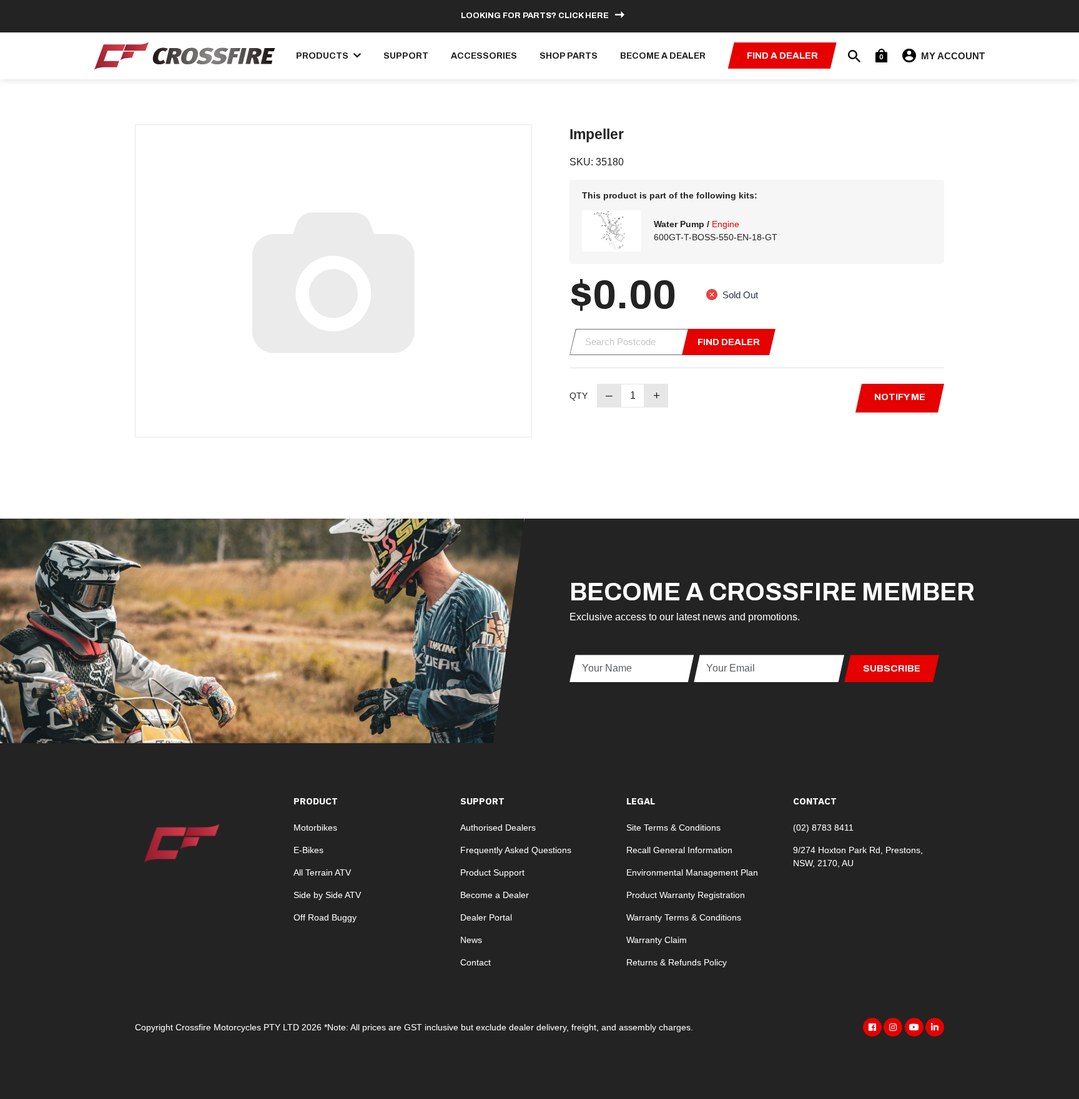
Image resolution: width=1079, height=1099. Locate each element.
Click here (583, 15)
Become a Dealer (663, 56)
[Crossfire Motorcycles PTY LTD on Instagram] (893, 1027)
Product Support (492, 872)
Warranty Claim (656, 940)
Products (323, 56)
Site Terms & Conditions (673, 828)
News (471, 940)
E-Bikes (308, 850)
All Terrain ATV (322, 872)
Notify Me (899, 397)
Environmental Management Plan (692, 872)
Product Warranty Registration (685, 895)
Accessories (484, 56)
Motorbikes (315, 828)
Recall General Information (679, 850)
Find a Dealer (782, 56)
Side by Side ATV (327, 895)
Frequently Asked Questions (515, 850)
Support (405, 56)
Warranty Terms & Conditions (683, 917)
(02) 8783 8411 (823, 828)
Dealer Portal (486, 917)
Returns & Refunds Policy (676, 962)
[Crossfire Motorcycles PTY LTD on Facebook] (872, 1027)
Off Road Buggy (325, 917)
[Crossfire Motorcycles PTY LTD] (184, 54)
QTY (578, 396)
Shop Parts (569, 56)
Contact (475, 962)
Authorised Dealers (498, 828)
